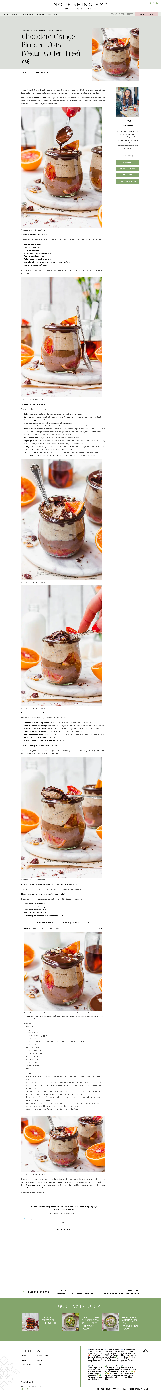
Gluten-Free (45, 30)
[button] (115, 54)
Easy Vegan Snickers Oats (34, 904)
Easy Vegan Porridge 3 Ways (35, 910)
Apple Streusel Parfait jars (35, 913)
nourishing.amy (34, 1185)
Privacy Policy (119, 1389)
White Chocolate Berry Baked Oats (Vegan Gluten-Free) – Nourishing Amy (62, 1207)
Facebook (35, 1188)
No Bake (54, 30)
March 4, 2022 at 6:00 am (64, 1210)
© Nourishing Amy (104, 1389)
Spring (61, 30)
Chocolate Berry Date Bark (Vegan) (49, 1320)
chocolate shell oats (42, 98)
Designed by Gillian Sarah (137, 1389)
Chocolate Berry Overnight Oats (37, 907)
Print (100, 928)
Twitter (27, 1188)
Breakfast (26, 30)
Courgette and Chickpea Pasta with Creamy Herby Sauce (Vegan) (90, 1323)
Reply (64, 1222)
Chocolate (35, 30)
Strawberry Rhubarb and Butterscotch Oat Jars (43, 916)
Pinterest (46, 1188)
